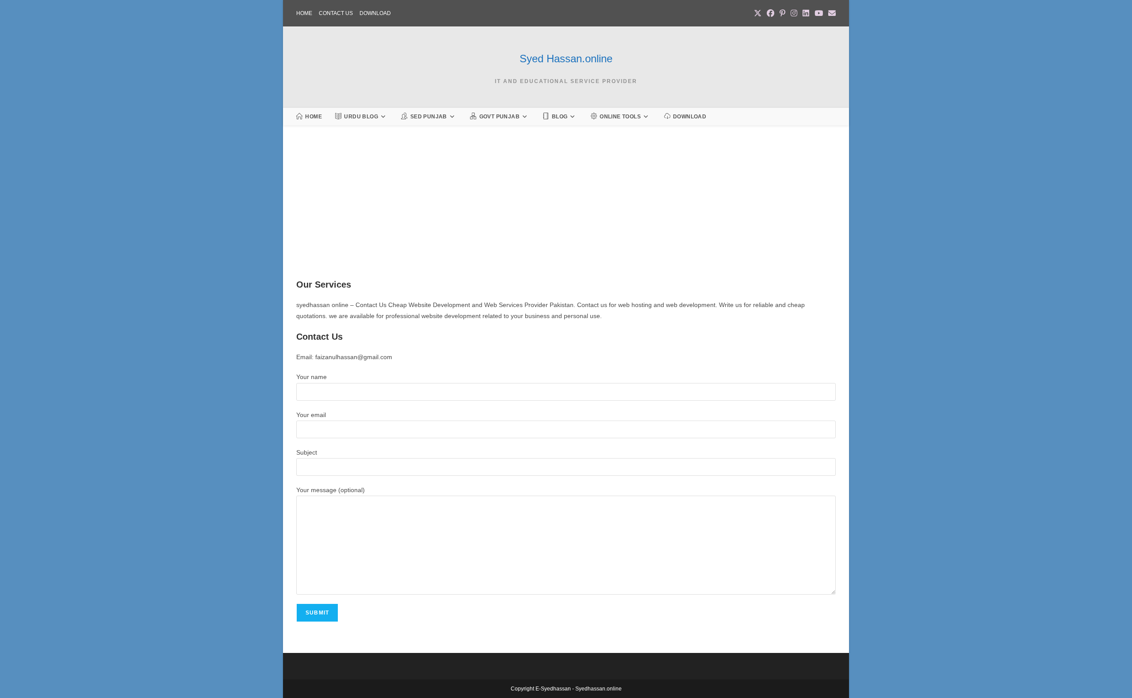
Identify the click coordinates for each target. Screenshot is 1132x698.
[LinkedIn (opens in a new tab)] (806, 13)
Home (304, 13)
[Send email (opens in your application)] (831, 13)
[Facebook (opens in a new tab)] (770, 13)
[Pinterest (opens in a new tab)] (782, 13)
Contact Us (336, 13)
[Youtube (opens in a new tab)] (819, 13)
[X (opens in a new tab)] (757, 13)
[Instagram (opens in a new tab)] (794, 13)
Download (375, 13)
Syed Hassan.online (566, 58)
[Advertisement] (561, 213)
